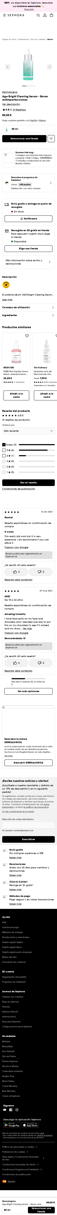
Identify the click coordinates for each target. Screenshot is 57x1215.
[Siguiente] (49, 67)
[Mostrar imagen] (28, 65)
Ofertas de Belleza (44, 1135)
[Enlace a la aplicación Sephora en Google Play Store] (12, 1125)
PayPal (33, 120)
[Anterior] (7, 67)
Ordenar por (8, 425)
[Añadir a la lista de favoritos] (27, 336)
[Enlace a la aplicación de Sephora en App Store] (30, 1125)
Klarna (42, 120)
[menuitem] (45, 15)
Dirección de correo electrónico (18, 819)
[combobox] (28, 431)
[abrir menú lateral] (4, 15)
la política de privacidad (36, 807)
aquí (42, 1133)
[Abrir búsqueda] (38, 15)
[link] (28, 482)
